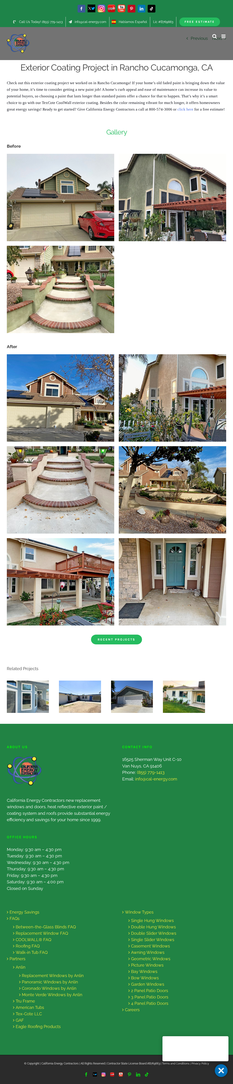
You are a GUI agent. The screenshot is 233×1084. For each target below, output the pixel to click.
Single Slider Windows (152, 939)
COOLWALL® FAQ (33, 939)
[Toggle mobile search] (214, 36)
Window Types (139, 912)
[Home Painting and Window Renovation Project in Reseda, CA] (184, 697)
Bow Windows (145, 977)
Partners (17, 958)
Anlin (20, 967)
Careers (132, 1009)
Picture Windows (147, 965)
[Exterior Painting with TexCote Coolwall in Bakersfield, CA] (80, 697)
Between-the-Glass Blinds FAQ (46, 926)
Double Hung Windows (153, 926)
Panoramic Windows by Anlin (50, 982)
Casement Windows (150, 946)
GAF (20, 1020)
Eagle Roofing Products (38, 1026)
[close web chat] (221, 1070)
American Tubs (30, 1007)
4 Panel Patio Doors (149, 1003)
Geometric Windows (150, 958)
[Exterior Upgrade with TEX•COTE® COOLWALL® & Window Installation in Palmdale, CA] (132, 697)
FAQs (15, 918)
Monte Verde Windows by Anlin (52, 994)
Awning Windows (148, 952)
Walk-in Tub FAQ (32, 952)
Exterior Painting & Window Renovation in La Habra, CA (23, 696)
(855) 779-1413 (151, 772)
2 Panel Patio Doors (149, 990)
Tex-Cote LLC (29, 1013)
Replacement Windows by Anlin (53, 975)
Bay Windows (144, 971)
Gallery (32, 696)
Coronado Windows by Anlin (49, 988)
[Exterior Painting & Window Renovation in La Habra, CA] (28, 697)
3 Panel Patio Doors (149, 997)
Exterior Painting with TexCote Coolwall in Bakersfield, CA (75, 696)
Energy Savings (24, 912)
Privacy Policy (200, 1063)
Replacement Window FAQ (42, 933)
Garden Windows (147, 984)
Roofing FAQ (28, 946)
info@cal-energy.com (156, 778)
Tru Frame (25, 1001)
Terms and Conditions (175, 1063)
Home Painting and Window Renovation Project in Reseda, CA (179, 696)
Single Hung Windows (152, 920)
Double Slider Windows (153, 933)
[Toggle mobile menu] (223, 36)
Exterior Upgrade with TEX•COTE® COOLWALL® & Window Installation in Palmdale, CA (127, 696)
